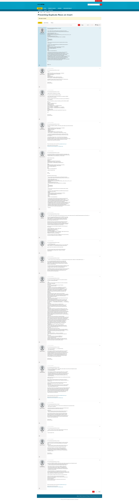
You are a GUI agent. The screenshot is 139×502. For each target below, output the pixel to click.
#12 (99, 402)
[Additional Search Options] (99, 4)
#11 (99, 365)
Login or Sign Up (98, 0)
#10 (99, 345)
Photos (52, 22)
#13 (99, 426)
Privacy (88, 496)
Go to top (99, 496)
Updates (59, 8)
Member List (40, 10)
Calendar (45, 10)
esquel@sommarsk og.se (62, 395)
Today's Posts (50, 10)
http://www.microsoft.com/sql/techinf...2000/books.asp (55, 146)
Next (99, 491)
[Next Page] (92, 25)
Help (80, 496)
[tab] (40, 23)
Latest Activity (46, 22)
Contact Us (84, 496)
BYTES (45, 8)
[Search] (101, 4)
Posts (40, 22)
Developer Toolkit (68, 8)
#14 (99, 439)
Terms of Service (93, 496)
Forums (39, 8)
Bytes (78, 496)
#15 (99, 460)
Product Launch (52, 8)
